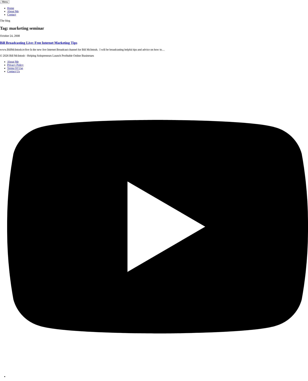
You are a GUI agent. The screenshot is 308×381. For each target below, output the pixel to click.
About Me (13, 11)
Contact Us (13, 71)
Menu (5, 2)
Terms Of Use (15, 68)
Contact (11, 14)
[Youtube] (157, 376)
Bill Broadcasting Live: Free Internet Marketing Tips (38, 43)
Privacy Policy (15, 64)
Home (10, 8)
